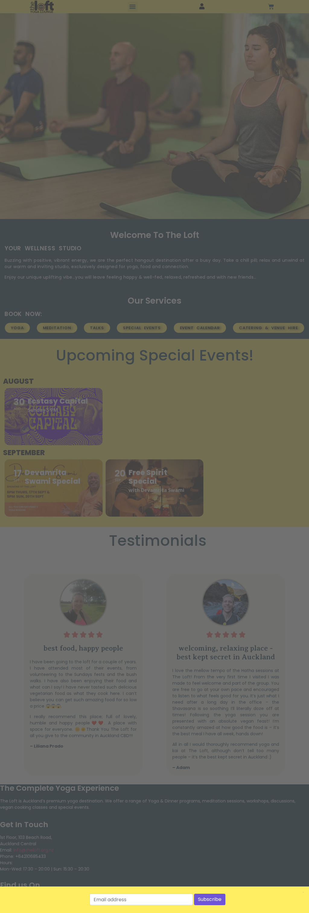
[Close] (303, 892)
